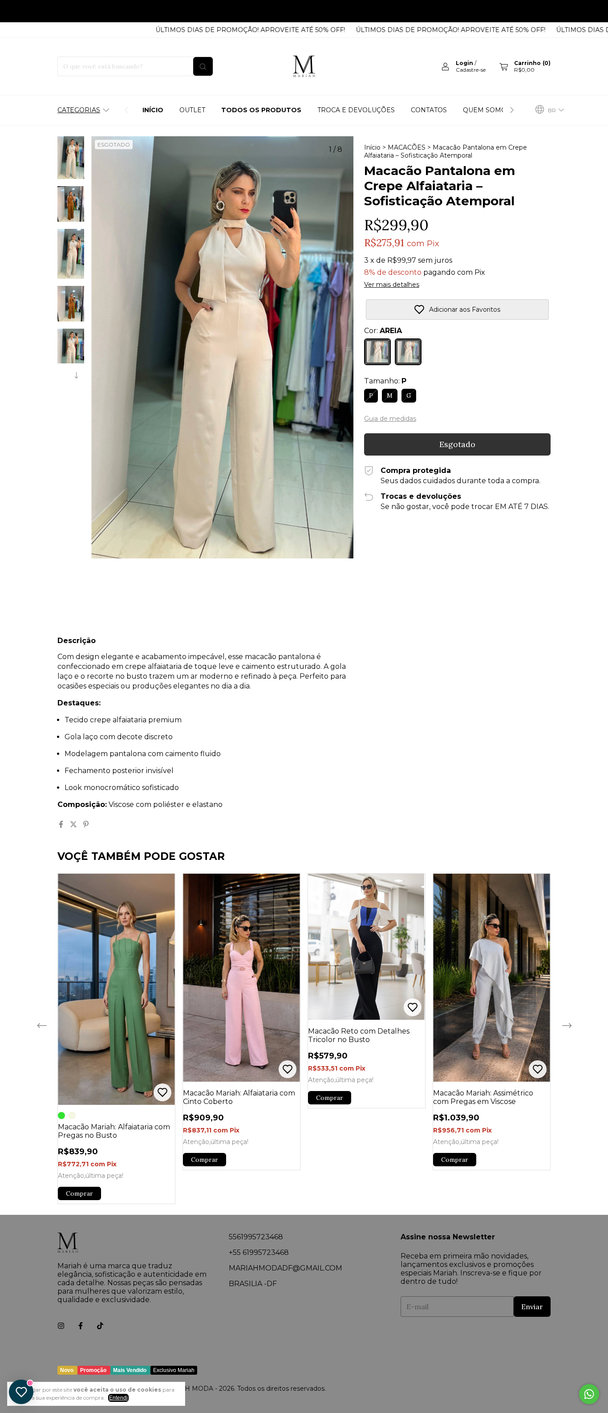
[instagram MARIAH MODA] (61, 1326)
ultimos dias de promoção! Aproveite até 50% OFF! (213, 11)
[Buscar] (203, 66)
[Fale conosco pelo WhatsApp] (589, 1394)
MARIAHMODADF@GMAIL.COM (285, 1268)
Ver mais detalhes (391, 285)
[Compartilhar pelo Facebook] (61, 824)
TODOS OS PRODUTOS (261, 110)
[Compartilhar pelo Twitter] (74, 824)
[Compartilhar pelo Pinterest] (85, 824)
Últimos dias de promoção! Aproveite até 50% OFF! (221, 30)
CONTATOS (429, 110)
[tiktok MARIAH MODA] (100, 1326)
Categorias (78, 110)
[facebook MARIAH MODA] (80, 1326)
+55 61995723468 (259, 1252)
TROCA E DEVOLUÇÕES (356, 110)
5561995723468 (256, 1237)
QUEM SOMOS (487, 110)
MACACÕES (407, 147)
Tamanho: (385, 381)
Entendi (118, 1398)
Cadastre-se (471, 69)
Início (152, 110)
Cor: (383, 330)
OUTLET (192, 110)
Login (464, 63)
